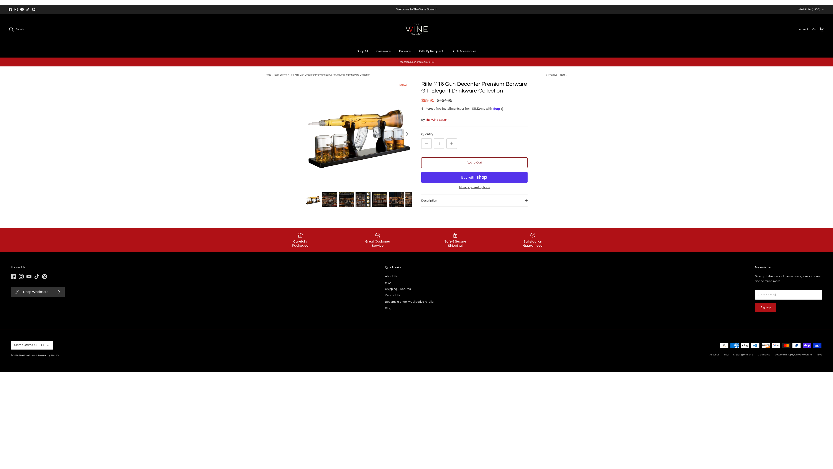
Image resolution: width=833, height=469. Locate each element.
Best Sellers (280, 75)
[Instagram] (16, 9)
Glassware (383, 51)
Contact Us (393, 295)
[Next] (407, 134)
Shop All (362, 51)
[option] (358, 134)
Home (268, 75)
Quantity (427, 134)
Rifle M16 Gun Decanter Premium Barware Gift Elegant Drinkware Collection (330, 75)
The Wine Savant (437, 119)
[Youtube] (22, 9)
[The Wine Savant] (416, 29)
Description (429, 200)
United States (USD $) (808, 9)
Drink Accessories (464, 51)
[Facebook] (10, 9)
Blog (388, 308)
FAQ (388, 282)
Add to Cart (474, 162)
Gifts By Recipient (431, 51)
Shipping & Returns (398, 289)
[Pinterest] (33, 9)
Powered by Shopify (48, 355)
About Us (391, 276)
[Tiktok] (28, 9)
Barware (405, 51)
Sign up (766, 307)
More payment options (474, 187)
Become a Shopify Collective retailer (410, 301)
